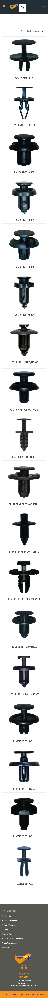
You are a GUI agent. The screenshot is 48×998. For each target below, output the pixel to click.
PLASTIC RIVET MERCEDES (24, 456)
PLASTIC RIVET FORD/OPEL (24, 125)
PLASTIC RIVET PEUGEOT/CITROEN (24, 599)
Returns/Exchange (9, 925)
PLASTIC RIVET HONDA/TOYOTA (24, 409)
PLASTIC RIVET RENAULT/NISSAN (24, 693)
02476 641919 (22, 10)
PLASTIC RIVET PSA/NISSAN (24, 646)
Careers (5, 929)
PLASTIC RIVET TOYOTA (24, 741)
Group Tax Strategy (9, 943)
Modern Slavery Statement (12, 938)
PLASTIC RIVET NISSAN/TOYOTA (24, 551)
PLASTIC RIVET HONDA (24, 172)
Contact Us (6, 916)
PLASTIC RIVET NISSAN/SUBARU (24, 504)
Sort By (23, 31)
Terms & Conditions (10, 920)
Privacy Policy (7, 934)
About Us (5, 948)
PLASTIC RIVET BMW (24, 77)
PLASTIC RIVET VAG (24, 883)
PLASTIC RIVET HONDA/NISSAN (24, 362)
